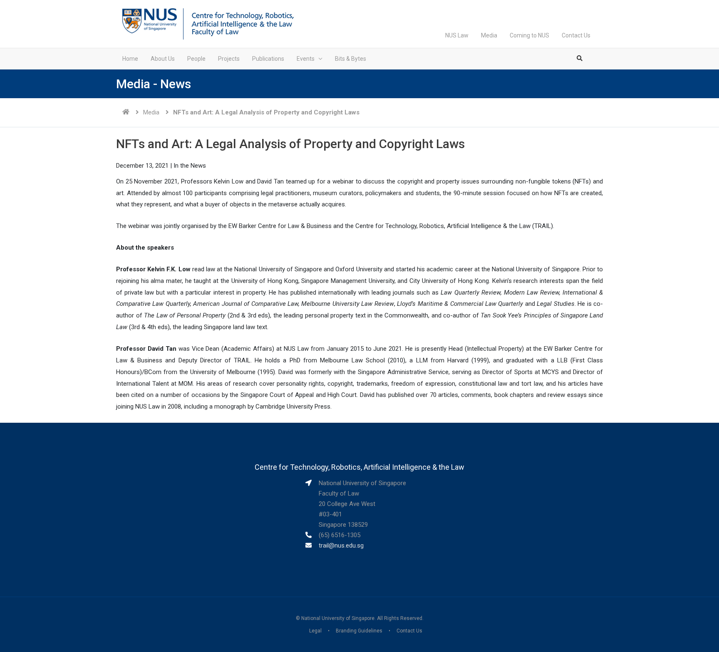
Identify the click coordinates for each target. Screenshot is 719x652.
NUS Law (457, 35)
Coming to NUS (529, 35)
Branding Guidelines (359, 631)
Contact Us (576, 35)
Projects (229, 58)
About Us (163, 58)
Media (489, 35)
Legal (315, 631)
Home (130, 58)
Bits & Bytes (350, 58)
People (196, 58)
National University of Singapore (337, 618)
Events (306, 58)
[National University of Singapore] (149, 20)
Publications (268, 58)
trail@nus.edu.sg (341, 545)
